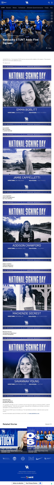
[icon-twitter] (52, 16)
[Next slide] (52, 440)
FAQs (47, 8)
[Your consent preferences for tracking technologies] (51, 483)
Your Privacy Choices (31, 483)
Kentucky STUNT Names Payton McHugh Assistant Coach (12, 451)
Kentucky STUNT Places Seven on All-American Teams (38, 451)
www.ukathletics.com (34, 413)
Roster (8, 8)
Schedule (21, 8)
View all (47, 424)
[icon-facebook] (52, 13)
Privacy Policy (21, 473)
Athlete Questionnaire (35, 8)
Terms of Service (27, 473)
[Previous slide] (1, 440)
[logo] (27, 467)
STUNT (3, 7)
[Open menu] (52, 2)
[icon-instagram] (52, 19)
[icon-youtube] (52, 21)
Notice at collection (18, 483)
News (15, 8)
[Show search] (48, 2)
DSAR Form (34, 473)
